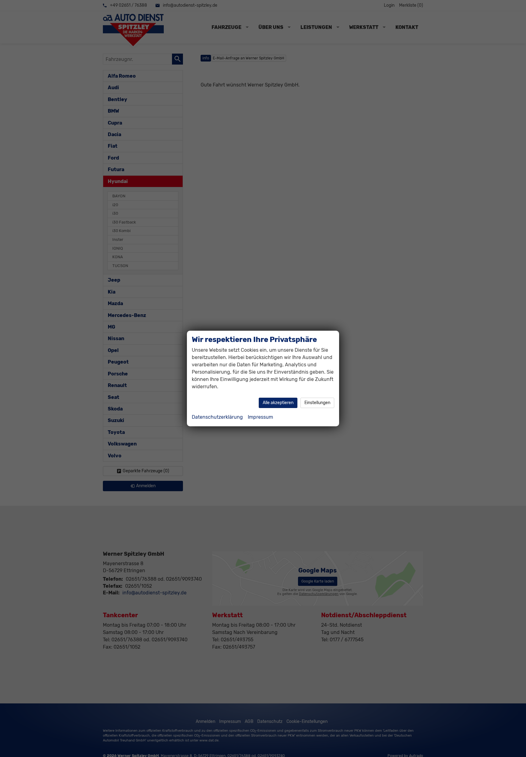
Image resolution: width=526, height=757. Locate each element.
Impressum (260, 417)
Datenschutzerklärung (217, 417)
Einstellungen (317, 402)
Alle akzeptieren (278, 402)
